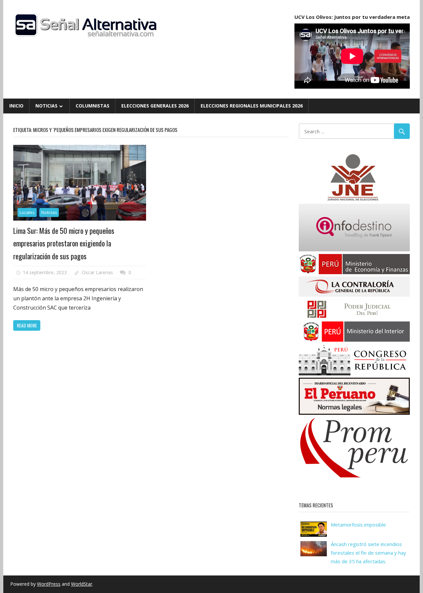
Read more (27, 325)
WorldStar (81, 584)
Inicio (16, 106)
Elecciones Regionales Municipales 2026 (252, 106)
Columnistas (92, 106)
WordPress (48, 584)
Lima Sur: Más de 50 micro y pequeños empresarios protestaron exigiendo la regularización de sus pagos (63, 243)
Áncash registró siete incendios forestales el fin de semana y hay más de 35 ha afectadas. (368, 553)
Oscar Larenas (97, 272)
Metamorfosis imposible (358, 524)
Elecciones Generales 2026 (155, 106)
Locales (27, 212)
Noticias (46, 106)
